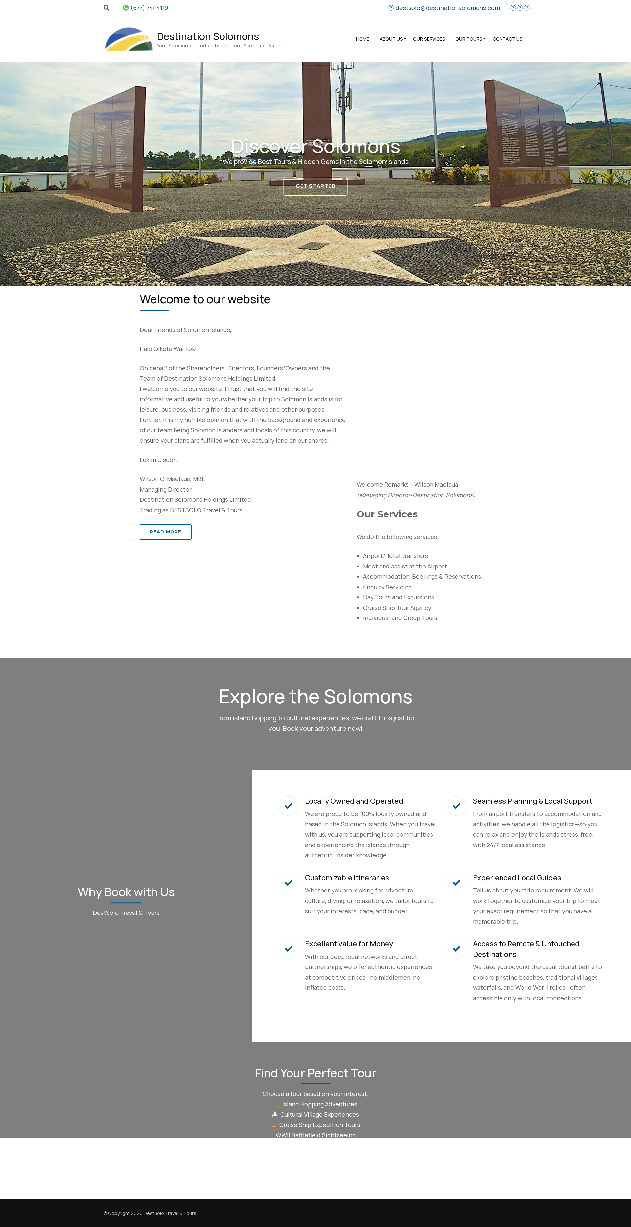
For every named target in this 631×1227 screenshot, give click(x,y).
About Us (391, 39)
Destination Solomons (208, 36)
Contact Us (508, 39)
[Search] (106, 8)
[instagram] (524, 2)
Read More (165, 531)
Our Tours (469, 39)
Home (362, 39)
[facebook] (510, 2)
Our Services (429, 39)
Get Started (316, 186)
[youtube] (517, 2)
